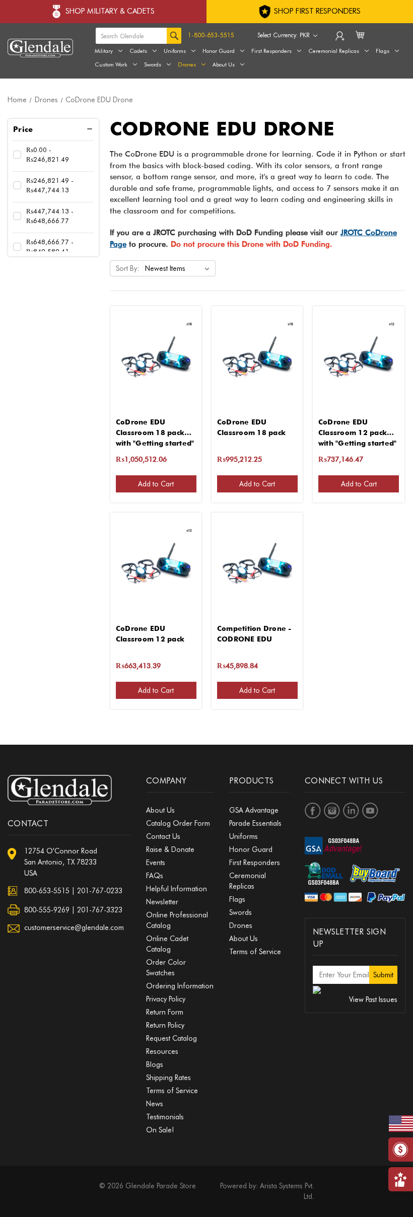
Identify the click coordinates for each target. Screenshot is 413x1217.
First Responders (254, 862)
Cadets (138, 50)
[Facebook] (313, 811)
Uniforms (175, 50)
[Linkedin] (351, 811)
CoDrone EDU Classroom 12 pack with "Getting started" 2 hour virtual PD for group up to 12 (357, 428)
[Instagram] (332, 811)
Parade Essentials (255, 823)
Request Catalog (171, 1038)
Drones (187, 64)
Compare (152, 359)
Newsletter (162, 902)
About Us (224, 64)
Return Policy (165, 1025)
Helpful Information (176, 889)
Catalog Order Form (178, 823)
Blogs (154, 1064)
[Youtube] (370, 811)
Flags (237, 899)
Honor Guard (218, 50)
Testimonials (165, 1117)
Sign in (340, 38)
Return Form (164, 1012)
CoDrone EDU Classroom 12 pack (150, 633)
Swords (152, 64)
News (154, 1104)
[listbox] (179, 268)
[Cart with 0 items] (361, 41)
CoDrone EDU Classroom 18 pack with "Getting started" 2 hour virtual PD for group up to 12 (155, 428)
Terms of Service (172, 1091)
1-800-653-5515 (211, 35)
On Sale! (160, 1130)
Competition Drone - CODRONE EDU (254, 633)
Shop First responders (316, 11)
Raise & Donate (170, 849)
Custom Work (111, 64)
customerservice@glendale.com (74, 927)
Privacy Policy (165, 999)
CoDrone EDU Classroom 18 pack (251, 427)
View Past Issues (373, 999)
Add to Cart (156, 484)
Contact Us (163, 836)
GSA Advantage (254, 810)
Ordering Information (180, 986)
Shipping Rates (168, 1077)
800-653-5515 (47, 891)
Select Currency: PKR (284, 35)
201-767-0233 (99, 891)
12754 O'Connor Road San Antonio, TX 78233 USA (60, 862)
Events (155, 862)
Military (104, 50)
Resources (162, 1051)
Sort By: (127, 268)
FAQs (154, 876)
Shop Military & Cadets (110, 11)
